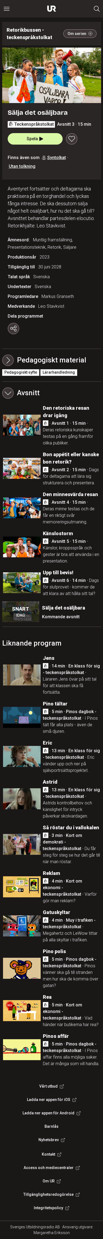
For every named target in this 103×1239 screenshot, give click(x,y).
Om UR (49, 1181)
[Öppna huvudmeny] (6, 8)
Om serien (77, 33)
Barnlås (51, 1126)
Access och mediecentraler (49, 1167)
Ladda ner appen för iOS (48, 1099)
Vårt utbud (48, 1086)
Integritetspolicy (48, 1208)
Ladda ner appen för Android (48, 1113)
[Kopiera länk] (13, 328)
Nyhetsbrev (48, 1140)
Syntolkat (56, 157)
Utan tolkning (22, 166)
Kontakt (48, 1154)
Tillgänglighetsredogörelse (48, 1194)
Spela (32, 138)
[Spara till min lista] (71, 139)
